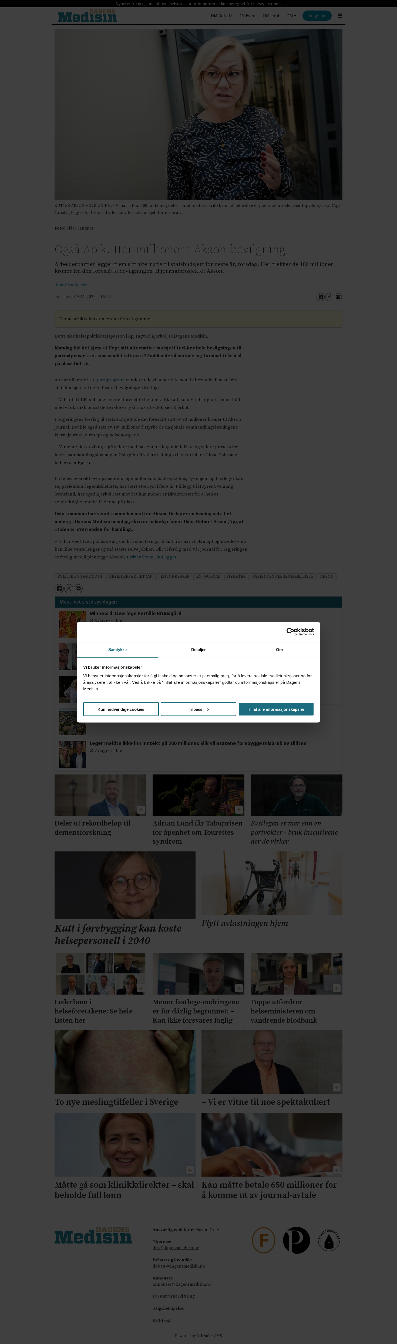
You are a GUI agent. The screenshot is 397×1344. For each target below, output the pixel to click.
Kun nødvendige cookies (120, 709)
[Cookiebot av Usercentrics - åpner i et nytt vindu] (290, 632)
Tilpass (195, 709)
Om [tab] (279, 649)
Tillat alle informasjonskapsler (276, 709)
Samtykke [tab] (117, 649)
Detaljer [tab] (198, 649)
